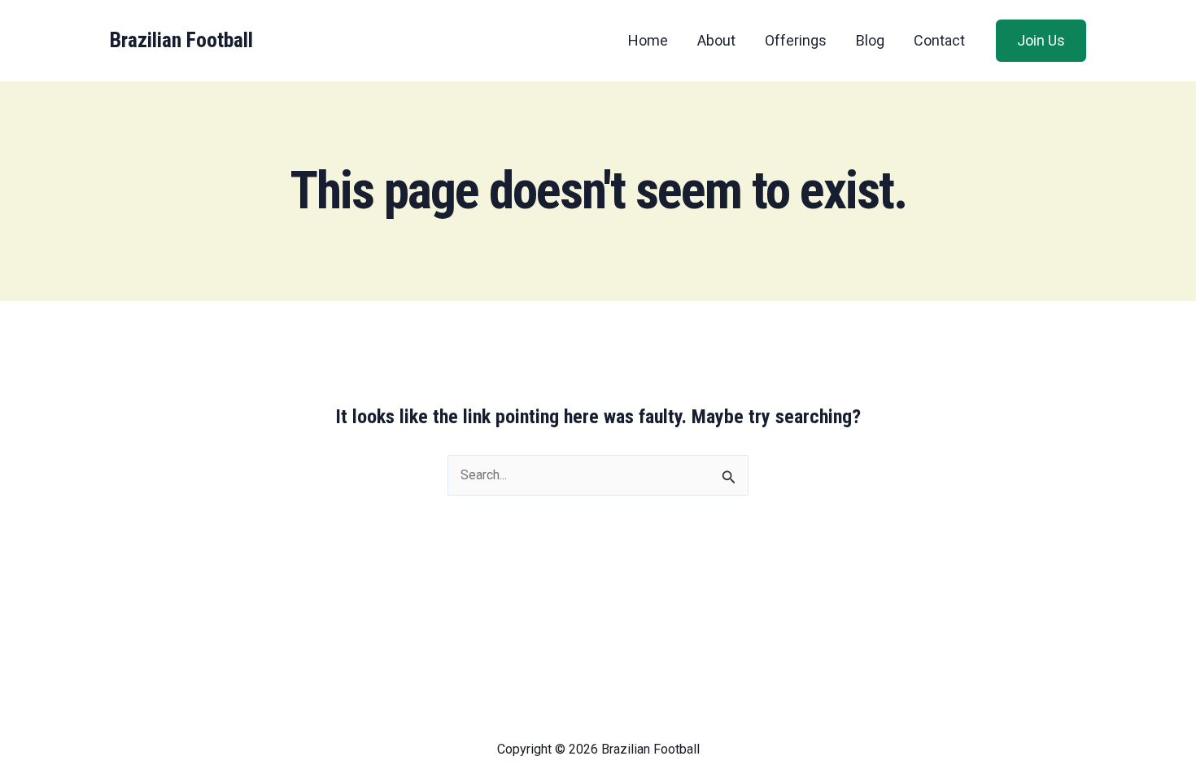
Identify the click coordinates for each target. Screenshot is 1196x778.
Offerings (796, 40)
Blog (870, 40)
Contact (939, 40)
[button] (1041, 41)
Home (648, 40)
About (716, 40)
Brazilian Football (181, 40)
